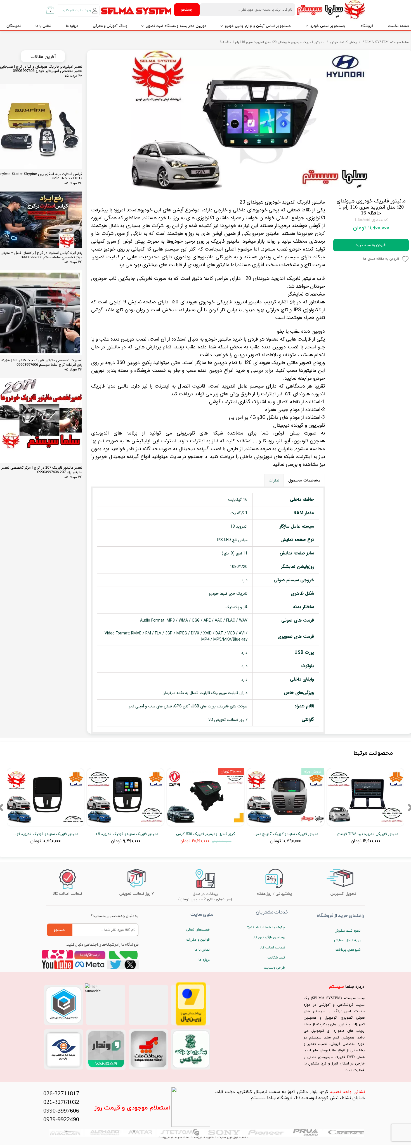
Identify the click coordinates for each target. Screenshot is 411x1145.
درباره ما (72, 26)
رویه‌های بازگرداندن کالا (269, 937)
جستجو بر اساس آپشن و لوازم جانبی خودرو (258, 26)
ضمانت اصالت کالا (272, 947)
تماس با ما (43, 26)
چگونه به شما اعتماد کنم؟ (266, 927)
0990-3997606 (61, 1111)
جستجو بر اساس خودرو (328, 26)
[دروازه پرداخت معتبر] (191, 1024)
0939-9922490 (61, 1119)
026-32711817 (61, 1093)
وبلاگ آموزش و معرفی (110, 26)
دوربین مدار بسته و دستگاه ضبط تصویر (176, 26)
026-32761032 (61, 1102)
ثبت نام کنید (71, 10)
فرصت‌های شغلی (198, 929)
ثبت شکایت (276, 957)
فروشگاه (366, 26)
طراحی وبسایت (274, 967)
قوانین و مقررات (198, 940)
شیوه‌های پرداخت (348, 950)
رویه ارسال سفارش (347, 940)
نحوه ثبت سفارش (347, 931)
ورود (88, 10)
